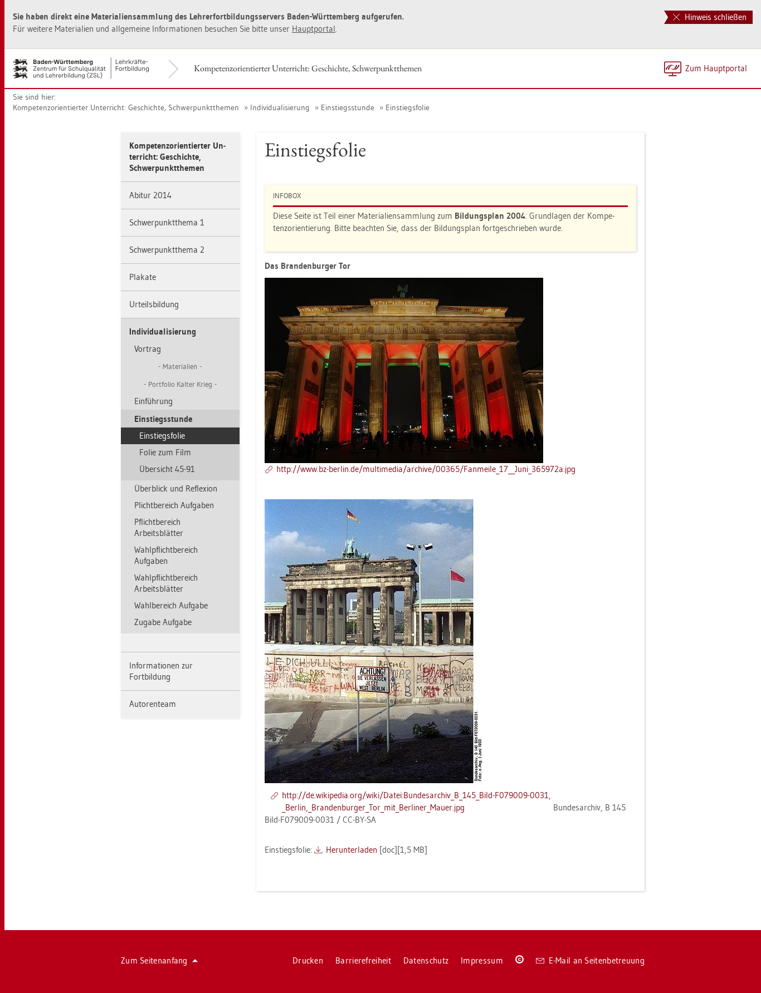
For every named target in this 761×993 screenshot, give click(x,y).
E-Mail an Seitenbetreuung (597, 960)
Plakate (142, 277)
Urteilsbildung (154, 304)
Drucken (307, 960)
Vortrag (147, 348)
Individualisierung (280, 107)
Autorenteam (152, 704)
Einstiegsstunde (347, 107)
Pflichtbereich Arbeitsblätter (158, 527)
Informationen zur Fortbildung (161, 671)
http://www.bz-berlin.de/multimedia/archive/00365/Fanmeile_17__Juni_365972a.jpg (425, 469)
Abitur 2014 (150, 195)
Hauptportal (313, 28)
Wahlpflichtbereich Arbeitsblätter (166, 583)
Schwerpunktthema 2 (166, 249)
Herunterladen (351, 849)
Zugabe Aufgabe (163, 622)
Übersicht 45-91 (167, 469)
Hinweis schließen (714, 17)
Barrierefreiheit (363, 960)
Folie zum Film (165, 452)
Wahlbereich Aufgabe (171, 605)
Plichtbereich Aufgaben (174, 505)
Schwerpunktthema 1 (166, 222)
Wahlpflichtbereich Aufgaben (166, 555)
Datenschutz (425, 960)
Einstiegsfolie (408, 107)
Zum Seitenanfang (154, 960)
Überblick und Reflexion (175, 488)
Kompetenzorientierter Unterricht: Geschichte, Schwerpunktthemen (308, 68)
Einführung (153, 401)
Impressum (482, 960)
